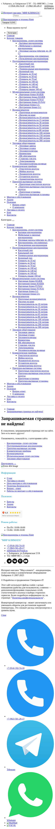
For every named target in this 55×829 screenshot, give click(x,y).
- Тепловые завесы (27, 146)
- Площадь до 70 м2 (27, 79)
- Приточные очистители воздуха (34, 184)
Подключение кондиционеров (32, 245)
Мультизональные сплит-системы (28, 92)
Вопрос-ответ (19, 205)
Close (3, 615)
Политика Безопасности (18, 486)
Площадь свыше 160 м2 (29, 276)
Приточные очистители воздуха (33, 371)
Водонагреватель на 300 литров (33, 327)
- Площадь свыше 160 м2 (30, 89)
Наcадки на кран (26, 301)
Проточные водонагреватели (32, 299)
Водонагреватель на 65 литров (33, 314)
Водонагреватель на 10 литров (33, 304)
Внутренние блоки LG (29, 294)
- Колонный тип (26, 71)
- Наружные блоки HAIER (31, 94)
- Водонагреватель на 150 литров (34, 135)
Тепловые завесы (26, 332)
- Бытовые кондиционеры (30, 43)
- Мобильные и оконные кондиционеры (29, 47)
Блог (9, 212)
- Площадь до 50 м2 (27, 76)
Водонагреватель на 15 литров (33, 306)
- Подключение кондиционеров (33, 58)
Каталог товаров (15, 38)
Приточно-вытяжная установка (33, 381)
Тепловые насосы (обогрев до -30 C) (35, 240)
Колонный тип (25, 258)
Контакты (11, 215)
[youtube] (25, 563)
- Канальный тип (26, 66)
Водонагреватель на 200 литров (33, 324)
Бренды (10, 501)
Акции (10, 199)
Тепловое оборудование (23, 143)
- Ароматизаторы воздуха (30, 179)
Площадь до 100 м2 (27, 268)
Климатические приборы (24, 166)
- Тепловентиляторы (28, 151)
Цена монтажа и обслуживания (22, 483)
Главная (10, 35)
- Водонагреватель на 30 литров (33, 122)
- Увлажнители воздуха (29, 174)
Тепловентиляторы (27, 337)
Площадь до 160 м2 (27, 273)
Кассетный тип (25, 250)
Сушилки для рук (26, 345)
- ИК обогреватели (27, 156)
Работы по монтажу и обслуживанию (25, 491)
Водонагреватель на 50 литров (33, 312)
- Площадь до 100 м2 (28, 81)
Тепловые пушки (26, 335)
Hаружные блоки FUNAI (30, 286)
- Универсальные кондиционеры (33, 69)
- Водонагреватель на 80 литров (33, 130)
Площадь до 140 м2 (27, 271)
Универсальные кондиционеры (33, 255)
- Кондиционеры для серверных (33, 56)
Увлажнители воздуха (28, 360)
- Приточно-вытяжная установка (34, 194)
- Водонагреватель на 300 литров (34, 140)
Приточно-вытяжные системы (27, 181)
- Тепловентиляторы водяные (32, 163)
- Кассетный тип (26, 64)
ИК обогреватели (26, 342)
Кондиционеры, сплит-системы (27, 40)
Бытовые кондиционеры (30, 232)
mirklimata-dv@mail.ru (49, 7)
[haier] (19, 535)
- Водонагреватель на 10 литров (33, 117)
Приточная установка (28, 378)
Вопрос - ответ (14, 488)
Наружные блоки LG (28, 291)
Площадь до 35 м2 (27, 260)
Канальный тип (25, 253)
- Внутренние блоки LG (29, 107)
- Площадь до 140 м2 (28, 84)
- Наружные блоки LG (29, 105)
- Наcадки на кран (26, 115)
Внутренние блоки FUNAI (31, 289)
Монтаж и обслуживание (19, 197)
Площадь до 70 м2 (27, 265)
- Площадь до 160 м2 (28, 87)
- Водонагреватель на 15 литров (33, 120)
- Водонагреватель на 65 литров (33, 128)
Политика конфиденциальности (27, 598)
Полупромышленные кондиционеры (30, 61)
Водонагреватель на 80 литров (33, 317)
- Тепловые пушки (27, 148)
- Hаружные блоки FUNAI (31, 99)
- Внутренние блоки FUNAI (31, 102)
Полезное (11, 202)
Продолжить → (8, 463)
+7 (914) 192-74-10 (16, 6)
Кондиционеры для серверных (33, 242)
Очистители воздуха (28, 355)
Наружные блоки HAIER (30, 281)
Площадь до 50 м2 (27, 263)
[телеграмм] (9, 563)
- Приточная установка (29, 192)
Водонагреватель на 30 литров (33, 309)
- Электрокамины (26, 161)
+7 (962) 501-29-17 (34, 6)
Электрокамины (26, 347)
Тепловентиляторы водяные (31, 350)
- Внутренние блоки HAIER (31, 97)
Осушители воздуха (27, 363)
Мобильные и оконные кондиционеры (29, 236)
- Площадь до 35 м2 (27, 74)
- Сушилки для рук (27, 158)
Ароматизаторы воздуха (29, 365)
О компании (18, 207)
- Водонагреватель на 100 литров (34, 133)
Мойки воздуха (25, 358)
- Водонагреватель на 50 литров (33, 125)
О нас (9, 478)
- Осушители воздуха (28, 176)
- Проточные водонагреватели (32, 112)
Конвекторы (24, 340)
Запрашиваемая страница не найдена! (25, 411)
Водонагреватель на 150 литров (33, 322)
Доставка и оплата (16, 210)
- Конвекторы (24, 153)
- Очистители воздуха (28, 169)
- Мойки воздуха (26, 171)
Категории (12, 33)
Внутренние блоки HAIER (31, 283)
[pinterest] (20, 563)
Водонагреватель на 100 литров (33, 319)
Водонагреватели (20, 110)
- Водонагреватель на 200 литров (34, 138)
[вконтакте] (14, 563)
